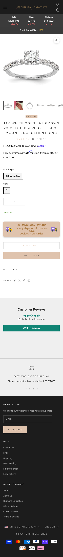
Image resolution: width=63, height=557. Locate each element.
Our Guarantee (10, 511)
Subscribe (15, 430)
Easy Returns (9, 474)
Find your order (10, 469)
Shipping (7, 458)
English (50, 527)
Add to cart (31, 246)
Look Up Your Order (31, 233)
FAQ (5, 453)
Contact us (8, 448)
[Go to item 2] (19, 105)
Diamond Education (13, 501)
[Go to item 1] (8, 105)
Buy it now (31, 256)
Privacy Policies (10, 506)
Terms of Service (11, 517)
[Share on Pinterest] (24, 280)
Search (6, 490)
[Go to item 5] (51, 105)
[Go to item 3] (29, 105)
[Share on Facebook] (14, 280)
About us (7, 496)
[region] (31, 374)
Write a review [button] (31, 328)
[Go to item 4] (40, 105)
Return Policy (9, 463)
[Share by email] (29, 280)
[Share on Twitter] (19, 280)
